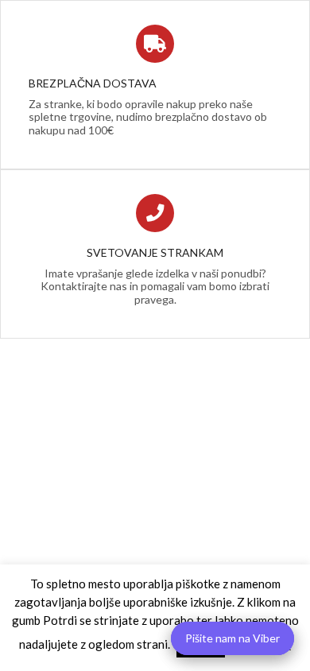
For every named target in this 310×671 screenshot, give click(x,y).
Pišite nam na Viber (232, 638)
